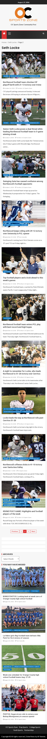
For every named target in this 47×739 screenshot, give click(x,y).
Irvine (6, 76)
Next (33, 531)
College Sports (34, 727)
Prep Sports (23, 727)
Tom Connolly (23, 237)
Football (7, 271)
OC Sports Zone (22, 471)
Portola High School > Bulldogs (15, 502)
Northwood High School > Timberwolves (25, 76)
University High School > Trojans (15, 224)
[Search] (43, 33)
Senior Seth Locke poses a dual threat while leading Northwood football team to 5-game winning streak (23, 131)
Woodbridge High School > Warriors (16, 505)
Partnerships (29, 730)
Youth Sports (18, 730)
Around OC (7, 630)
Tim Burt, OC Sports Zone (24, 88)
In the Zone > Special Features (14, 409)
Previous (15, 531)
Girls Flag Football (21, 630)
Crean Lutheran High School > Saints (16, 591)
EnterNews (30, 736)
